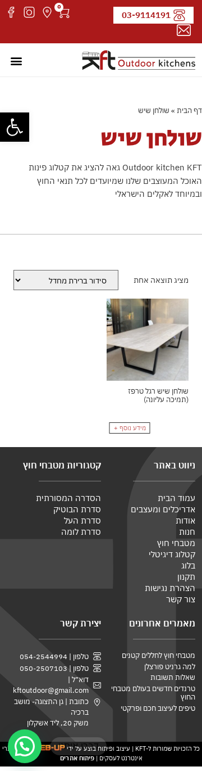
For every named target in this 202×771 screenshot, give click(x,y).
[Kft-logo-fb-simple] (11, 12)
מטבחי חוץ (176, 543)
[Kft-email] (184, 31)
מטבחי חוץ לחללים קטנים (158, 655)
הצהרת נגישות (170, 588)
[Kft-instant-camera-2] (29, 12)
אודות (185, 520)
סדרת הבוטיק (77, 509)
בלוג (188, 565)
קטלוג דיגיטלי (172, 554)
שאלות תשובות (172, 677)
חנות (187, 531)
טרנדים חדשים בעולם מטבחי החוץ (153, 693)
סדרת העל (82, 520)
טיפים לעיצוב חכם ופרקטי (158, 708)
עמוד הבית (176, 498)
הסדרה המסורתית (68, 498)
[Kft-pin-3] (47, 12)
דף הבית (189, 110)
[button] (14, 127)
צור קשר (180, 599)
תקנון (186, 576)
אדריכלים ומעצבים (163, 509)
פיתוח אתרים (77, 758)
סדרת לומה (81, 531)
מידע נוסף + (130, 428)
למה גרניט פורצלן (169, 666)
